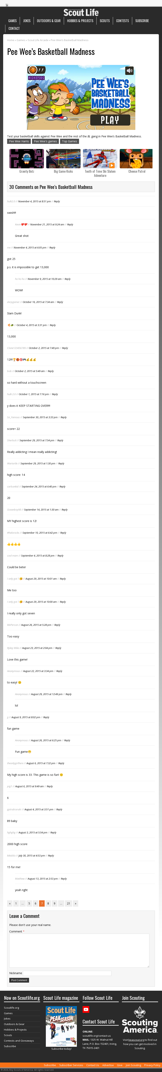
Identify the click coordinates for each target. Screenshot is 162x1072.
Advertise (108, 1065)
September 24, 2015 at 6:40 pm (39, 486)
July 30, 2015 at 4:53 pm (32, 855)
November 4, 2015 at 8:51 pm (34, 201)
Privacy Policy (152, 1065)
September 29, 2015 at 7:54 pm (37, 440)
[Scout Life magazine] (81, 11)
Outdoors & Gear (49, 20)
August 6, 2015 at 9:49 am (29, 786)
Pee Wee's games (45, 141)
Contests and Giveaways (19, 1040)
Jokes (26, 20)
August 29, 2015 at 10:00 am (41, 601)
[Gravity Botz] (26, 158)
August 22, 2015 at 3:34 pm (38, 671)
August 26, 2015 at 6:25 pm (46, 740)
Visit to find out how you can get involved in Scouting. (140, 1044)
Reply (57, 201)
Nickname (15, 973)
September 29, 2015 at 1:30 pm (38, 463)
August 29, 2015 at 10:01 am (41, 578)
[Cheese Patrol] (137, 158)
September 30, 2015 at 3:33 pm (40, 417)
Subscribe (142, 20)
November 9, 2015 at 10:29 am (44, 279)
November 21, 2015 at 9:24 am (47, 224)
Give (119, 1065)
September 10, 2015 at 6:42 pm (40, 532)
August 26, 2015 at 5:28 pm (36, 625)
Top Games (69, 141)
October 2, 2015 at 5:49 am (30, 371)
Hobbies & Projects (80, 20)
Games (12, 20)
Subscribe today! (61, 1048)
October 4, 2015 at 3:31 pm (32, 325)
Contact (14, 28)
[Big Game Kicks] (63, 158)
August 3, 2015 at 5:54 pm (33, 832)
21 (68, 903)
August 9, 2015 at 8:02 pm (25, 717)
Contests (122, 20)
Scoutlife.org (11, 1007)
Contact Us (92, 1065)
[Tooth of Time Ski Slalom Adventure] (100, 158)
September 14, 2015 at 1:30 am (41, 509)
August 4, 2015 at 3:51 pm (38, 809)
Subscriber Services (71, 1065)
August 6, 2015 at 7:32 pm (40, 763)
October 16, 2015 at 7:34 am (38, 302)
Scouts (105, 20)
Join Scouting (133, 1065)
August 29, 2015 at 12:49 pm (46, 694)
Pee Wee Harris (19, 141)
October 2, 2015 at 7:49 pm (44, 348)
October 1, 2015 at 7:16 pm (34, 394)
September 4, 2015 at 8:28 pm (37, 555)
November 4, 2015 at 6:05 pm (30, 247)
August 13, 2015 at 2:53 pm (43, 878)
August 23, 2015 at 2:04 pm (37, 648)
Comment (16, 931)
